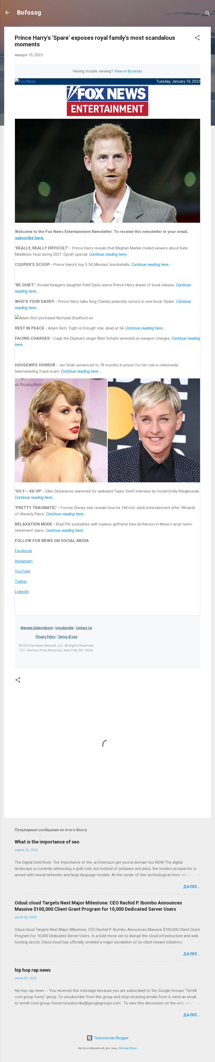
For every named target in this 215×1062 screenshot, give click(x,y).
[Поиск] (208, 14)
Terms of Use (67, 637)
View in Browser (128, 71)
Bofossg (29, 12)
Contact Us (84, 628)
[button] (197, 39)
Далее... (191, 886)
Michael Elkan (128, 1048)
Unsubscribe (64, 628)
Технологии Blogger (111, 1038)
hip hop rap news (33, 970)
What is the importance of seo (47, 842)
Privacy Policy (46, 637)
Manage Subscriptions (37, 628)
